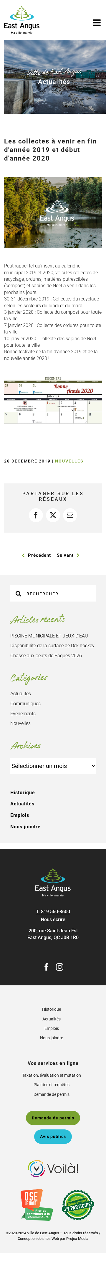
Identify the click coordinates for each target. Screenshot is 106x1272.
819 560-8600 (55, 911)
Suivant (65, 555)
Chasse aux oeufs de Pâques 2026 (46, 655)
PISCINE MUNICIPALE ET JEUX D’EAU (49, 636)
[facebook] (46, 967)
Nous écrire (53, 919)
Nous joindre (25, 827)
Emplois (19, 815)
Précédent (39, 555)
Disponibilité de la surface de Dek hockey (52, 645)
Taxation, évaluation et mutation (51, 1075)
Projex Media (77, 1238)
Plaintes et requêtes (51, 1084)
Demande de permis (51, 1094)
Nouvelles (69, 461)
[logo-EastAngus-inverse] (53, 870)
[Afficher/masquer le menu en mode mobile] (97, 22)
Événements (23, 713)
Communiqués (25, 703)
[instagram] (59, 967)
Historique (22, 792)
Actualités (20, 693)
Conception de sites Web (38, 1238)
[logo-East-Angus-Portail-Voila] (53, 1162)
